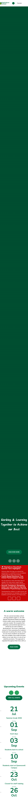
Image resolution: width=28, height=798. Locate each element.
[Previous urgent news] (14, 598)
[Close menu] (13, 3)
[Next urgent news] (18, 598)
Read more (14, 647)
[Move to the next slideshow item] (14, 561)
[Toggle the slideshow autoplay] (18, 561)
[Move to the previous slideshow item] (10, 561)
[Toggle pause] (9, 598)
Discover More (14, 552)
